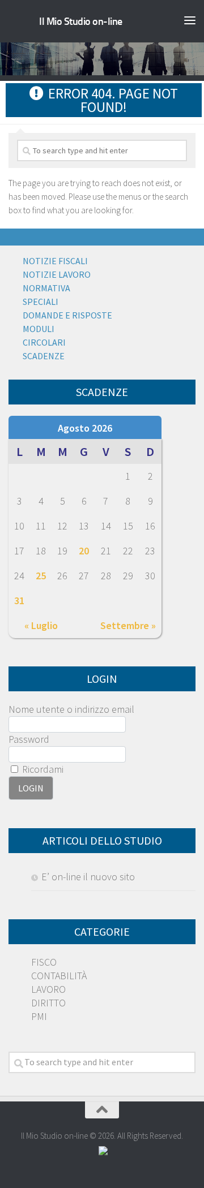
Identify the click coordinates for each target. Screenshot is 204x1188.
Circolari (44, 342)
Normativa (46, 288)
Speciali (40, 301)
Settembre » (128, 625)
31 (19, 600)
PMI (39, 1016)
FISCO (44, 962)
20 (84, 550)
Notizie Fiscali (55, 260)
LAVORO (48, 989)
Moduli (38, 328)
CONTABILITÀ (59, 975)
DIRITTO (48, 1002)
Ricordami (41, 769)
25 (41, 575)
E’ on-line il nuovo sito (88, 876)
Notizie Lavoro (57, 274)
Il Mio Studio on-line (80, 21)
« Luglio (41, 625)
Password (28, 739)
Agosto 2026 (85, 427)
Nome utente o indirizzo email (71, 709)
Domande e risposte (67, 315)
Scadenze (44, 355)
